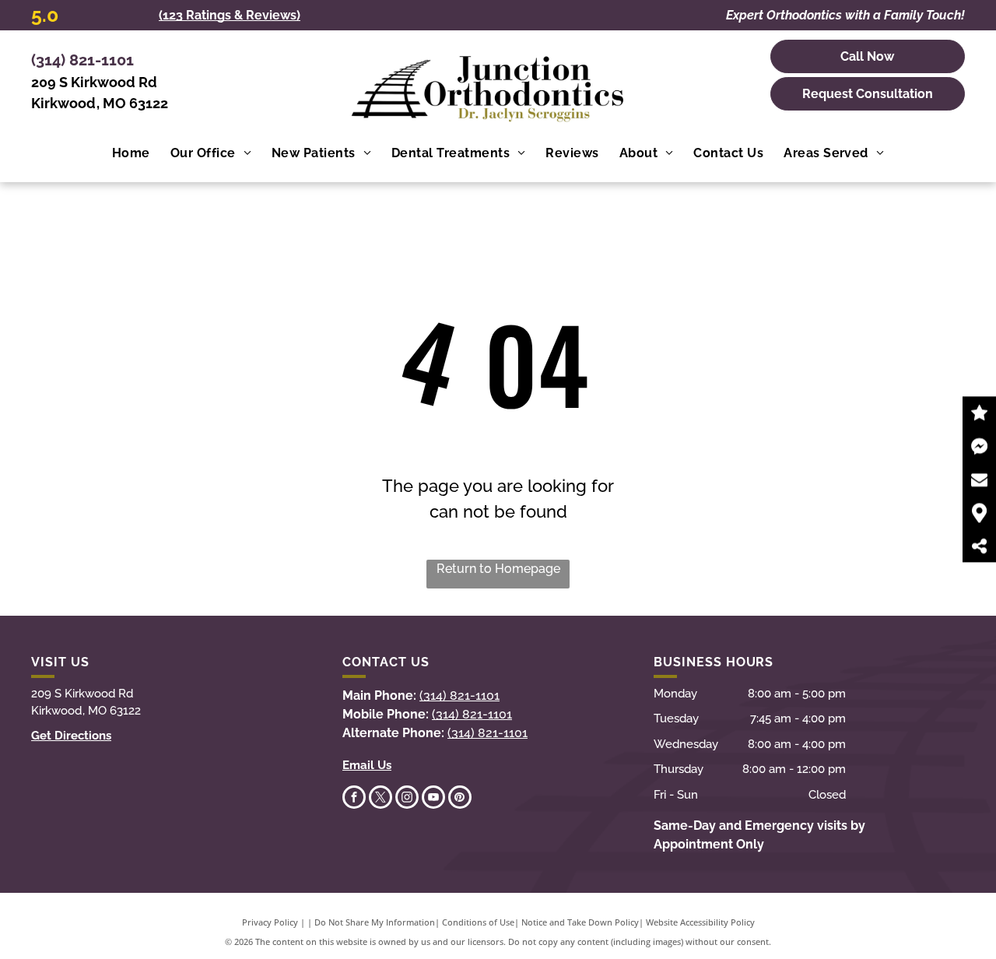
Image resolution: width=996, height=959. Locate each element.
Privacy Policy (270, 922)
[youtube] (433, 799)
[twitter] (380, 799)
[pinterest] (460, 799)
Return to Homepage (498, 568)
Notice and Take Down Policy (580, 922)
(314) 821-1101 (82, 60)
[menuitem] (131, 153)
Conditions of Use (478, 922)
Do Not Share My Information (374, 922)
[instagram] (407, 799)
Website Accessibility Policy (700, 922)
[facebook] (354, 799)
